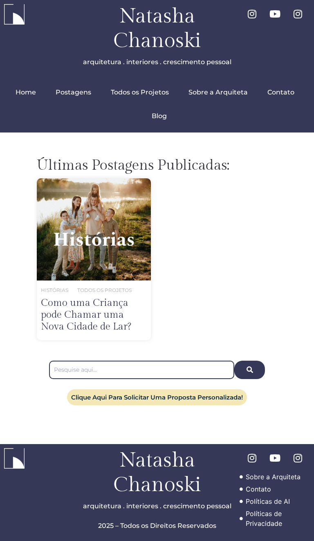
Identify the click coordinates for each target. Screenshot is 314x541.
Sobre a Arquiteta (218, 92)
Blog (159, 116)
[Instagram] (252, 14)
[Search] (249, 370)
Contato (280, 92)
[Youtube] (275, 14)
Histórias (54, 290)
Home (26, 92)
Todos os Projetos (140, 92)
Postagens (73, 92)
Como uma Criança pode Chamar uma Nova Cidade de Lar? (86, 314)
